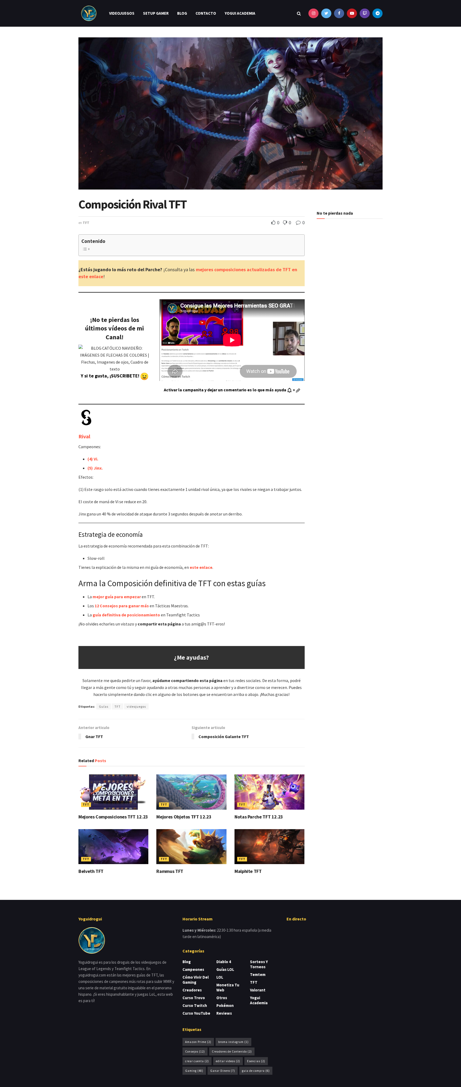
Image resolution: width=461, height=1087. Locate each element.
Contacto (206, 13)
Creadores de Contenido (232, 1051)
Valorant (257, 990)
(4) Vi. (93, 459)
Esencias (256, 1061)
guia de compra (256, 1071)
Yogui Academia (240, 13)
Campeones (193, 969)
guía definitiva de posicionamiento (126, 614)
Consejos (195, 1051)
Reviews (224, 1013)
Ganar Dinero (222, 1071)
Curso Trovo (193, 997)
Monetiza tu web (227, 987)
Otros (221, 997)
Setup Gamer (156, 13)
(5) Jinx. (95, 468)
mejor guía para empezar (117, 596)
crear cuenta (197, 1061)
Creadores (192, 990)
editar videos (228, 1061)
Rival (84, 436)
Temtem (257, 974)
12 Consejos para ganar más (122, 605)
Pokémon (225, 1005)
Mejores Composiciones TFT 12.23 (113, 817)
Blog (182, 13)
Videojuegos (121, 13)
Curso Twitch (194, 1005)
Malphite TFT (248, 871)
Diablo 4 (223, 961)
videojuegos (136, 706)
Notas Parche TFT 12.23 (259, 817)
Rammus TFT (169, 871)
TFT (86, 222)
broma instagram (233, 1042)
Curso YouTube (196, 1013)
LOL (219, 977)
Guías (103, 706)
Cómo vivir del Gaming (195, 980)
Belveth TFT (91, 871)
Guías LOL (225, 969)
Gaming (194, 1071)
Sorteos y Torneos (259, 964)
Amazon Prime (198, 1042)
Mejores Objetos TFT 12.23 (183, 817)
